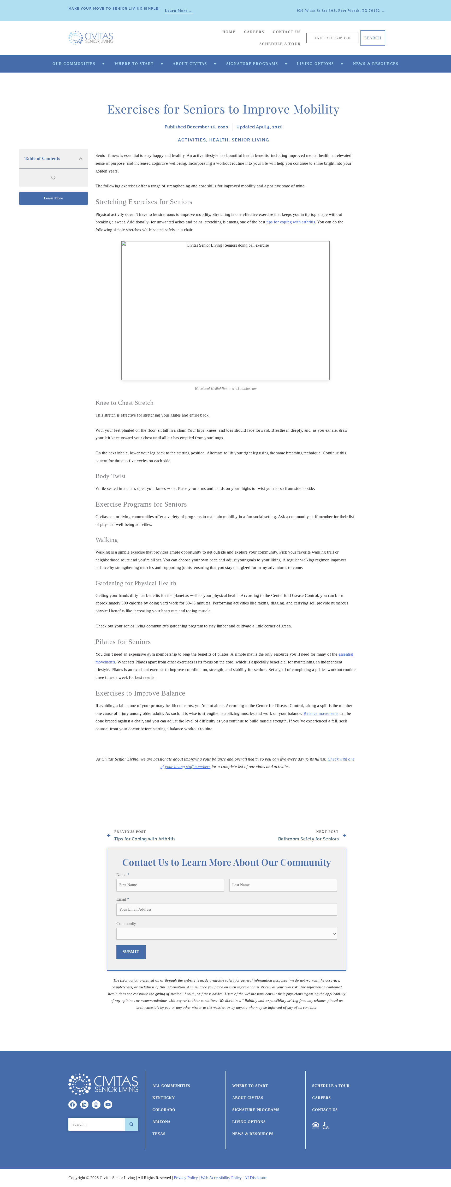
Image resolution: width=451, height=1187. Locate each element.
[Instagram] (96, 1104)
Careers (254, 32)
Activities (192, 140)
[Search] (131, 1124)
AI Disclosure (255, 1178)
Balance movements (321, 713)
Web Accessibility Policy (221, 1178)
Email (122, 899)
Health (219, 140)
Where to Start (134, 64)
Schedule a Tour (280, 44)
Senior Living (250, 140)
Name (122, 875)
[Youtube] (108, 1104)
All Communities (171, 1086)
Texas (158, 1134)
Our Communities (73, 64)
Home (229, 32)
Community (126, 923)
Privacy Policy (186, 1178)
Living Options (315, 64)
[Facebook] (72, 1104)
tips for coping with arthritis (290, 222)
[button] (80, 159)
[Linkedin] (84, 1104)
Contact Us (287, 32)
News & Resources (376, 64)
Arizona (161, 1122)
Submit (131, 951)
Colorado (163, 1110)
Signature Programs (252, 64)
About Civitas (190, 64)
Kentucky (163, 1098)
